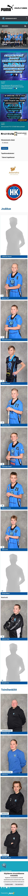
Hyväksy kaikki (9, 884)
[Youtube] (7, 887)
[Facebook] (2, 887)
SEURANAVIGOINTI (16, 18)
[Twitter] (4, 887)
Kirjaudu (5, 26)
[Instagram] (10, 887)
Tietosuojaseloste (6, 871)
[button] (2, 38)
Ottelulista (4, 148)
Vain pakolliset (19, 884)
